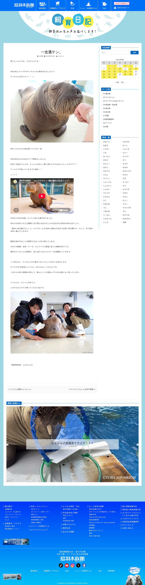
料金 (67, 571)
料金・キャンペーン (39, 506)
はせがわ (126, 142)
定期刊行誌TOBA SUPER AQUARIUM (97, 515)
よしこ (125, 200)
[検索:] (120, 52)
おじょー (106, 163)
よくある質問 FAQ (71, 506)
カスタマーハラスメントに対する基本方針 (131, 514)
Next (138, 445)
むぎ (124, 178)
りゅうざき (127, 207)
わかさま (126, 215)
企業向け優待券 (36, 522)
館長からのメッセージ (96, 530)
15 (109, 71)
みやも (125, 175)
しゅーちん (107, 182)
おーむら (106, 156)
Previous (5, 445)
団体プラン (34, 514)
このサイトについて (130, 518)
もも (124, 185)
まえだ (125, 163)
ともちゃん (107, 218)
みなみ (125, 167)
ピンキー (126, 156)
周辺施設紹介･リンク (11, 529)
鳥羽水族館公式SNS (95, 509)
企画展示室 (8, 509)
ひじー (125, 152)
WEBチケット (35, 509)
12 (131, 69)
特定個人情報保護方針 (131, 509)
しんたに (106, 189)
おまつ (105, 167)
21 (104, 74)
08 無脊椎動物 (108, 119)
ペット (7, 520)
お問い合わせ (127, 528)
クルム (105, 175)
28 (104, 77)
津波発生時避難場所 (130, 521)
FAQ (99, 571)
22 (109, 74)
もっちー (126, 182)
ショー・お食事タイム (40, 526)
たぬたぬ (106, 204)
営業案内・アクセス (13, 523)
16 (115, 71)
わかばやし (127, 218)
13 (136, 69)
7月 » (123, 82)
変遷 (90, 533)
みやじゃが (127, 171)
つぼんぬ (106, 211)
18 (125, 71)
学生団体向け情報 (70, 512)
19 (131, 71)
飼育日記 (66, 528)
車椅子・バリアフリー (12, 517)
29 (109, 77)
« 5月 (117, 82)
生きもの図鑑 (68, 531)
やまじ (125, 196)
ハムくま (126, 149)
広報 (124, 222)
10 (120, 69)
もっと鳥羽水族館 (96, 506)
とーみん (106, 215)
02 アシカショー (109, 97)
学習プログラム (68, 515)
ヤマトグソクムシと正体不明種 (81, 389)
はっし (125, 145)
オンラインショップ (39, 530)
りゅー (125, 204)
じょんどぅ (107, 185)
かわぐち (106, 171)
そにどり (106, 193)
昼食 (64, 518)
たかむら (106, 196)
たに (105, 200)
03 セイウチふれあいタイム (113, 101)
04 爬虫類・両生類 (110, 104)
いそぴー (106, 149)
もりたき (126, 189)
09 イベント (107, 123)
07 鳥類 (106, 115)
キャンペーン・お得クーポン (40, 512)
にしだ (105, 222)
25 (125, 74)
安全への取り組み (94, 536)
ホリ (124, 160)
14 (104, 71)
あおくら (106, 142)
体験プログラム (69, 524)
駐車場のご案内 (10, 526)
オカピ (105, 160)
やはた (125, 193)
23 (115, 74)
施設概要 (92, 528)
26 (131, 74)
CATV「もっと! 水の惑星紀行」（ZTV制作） (102, 512)
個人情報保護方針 (129, 506)
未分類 (41, 56)
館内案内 (8, 506)
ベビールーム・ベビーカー (13, 514)
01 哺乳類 (106, 93)
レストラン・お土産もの (12, 512)
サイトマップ (127, 525)
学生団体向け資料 (68, 521)
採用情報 (92, 525)
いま (105, 152)
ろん (124, 211)
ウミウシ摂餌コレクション (21, 389)
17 (120, 71)
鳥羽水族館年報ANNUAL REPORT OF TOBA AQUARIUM (102, 521)
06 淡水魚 (106, 112)
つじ (105, 207)
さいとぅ (106, 178)
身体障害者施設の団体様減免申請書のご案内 (39, 518)
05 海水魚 (106, 108)
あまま (105, 145)
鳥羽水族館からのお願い (70, 509)
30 (115, 77)
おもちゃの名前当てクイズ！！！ (72, 443)
